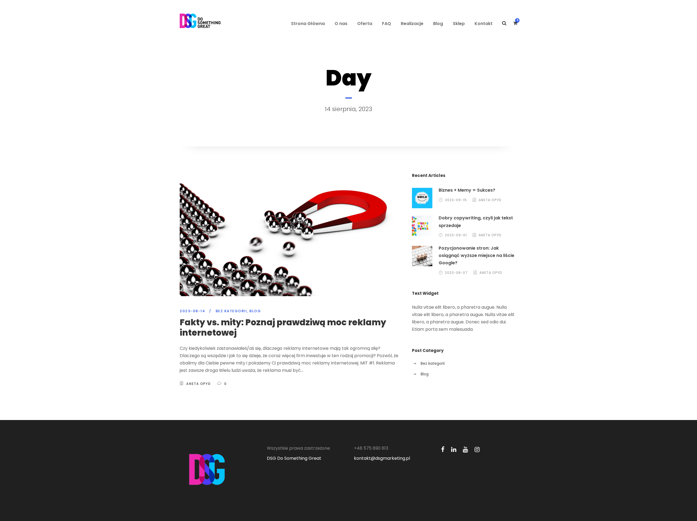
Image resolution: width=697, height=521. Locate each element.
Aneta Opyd (198, 383)
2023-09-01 (456, 235)
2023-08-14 (192, 311)
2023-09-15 (456, 200)
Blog (438, 23)
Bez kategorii (231, 311)
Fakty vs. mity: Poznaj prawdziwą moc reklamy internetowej (283, 327)
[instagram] (477, 450)
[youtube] (465, 450)
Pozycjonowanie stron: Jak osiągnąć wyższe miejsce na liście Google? (476, 255)
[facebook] (443, 450)
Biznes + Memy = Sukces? (467, 190)
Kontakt (484, 23)
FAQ (386, 23)
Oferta (364, 23)
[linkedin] (453, 450)
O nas (341, 23)
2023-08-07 (456, 272)
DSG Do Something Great (294, 458)
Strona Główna (308, 23)
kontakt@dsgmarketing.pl (382, 458)
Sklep (459, 23)
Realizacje (412, 23)
